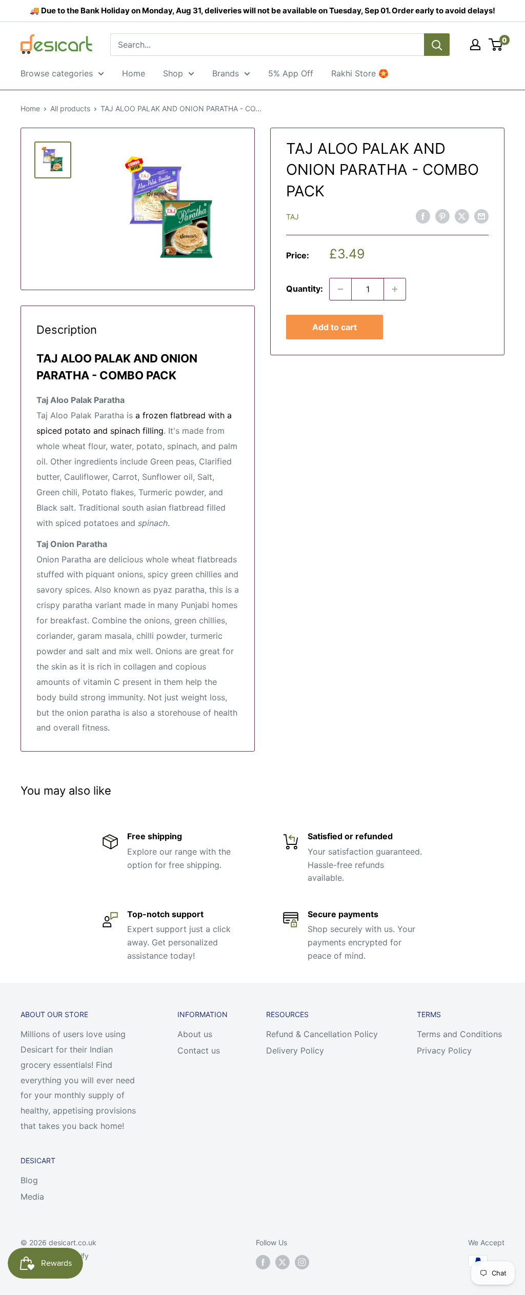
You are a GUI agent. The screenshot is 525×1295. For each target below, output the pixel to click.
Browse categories (57, 73)
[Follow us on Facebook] (263, 1262)
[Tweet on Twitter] (462, 216)
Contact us (198, 1050)
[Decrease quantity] (340, 289)
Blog (29, 1180)
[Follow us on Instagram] (302, 1262)
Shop (173, 73)
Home (133, 73)
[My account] (475, 44)
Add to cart (334, 327)
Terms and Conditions (459, 1034)
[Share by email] (481, 216)
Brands (225, 73)
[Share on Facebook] (423, 216)
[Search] (437, 44)
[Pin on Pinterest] (442, 216)
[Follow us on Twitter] (282, 1262)
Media (32, 1196)
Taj (292, 216)
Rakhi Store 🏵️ (360, 73)
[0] (496, 44)
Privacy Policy (444, 1050)
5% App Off (290, 73)
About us (194, 1034)
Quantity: (304, 289)
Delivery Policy (295, 1050)
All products (70, 108)
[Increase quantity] (395, 289)
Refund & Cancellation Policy (322, 1034)
